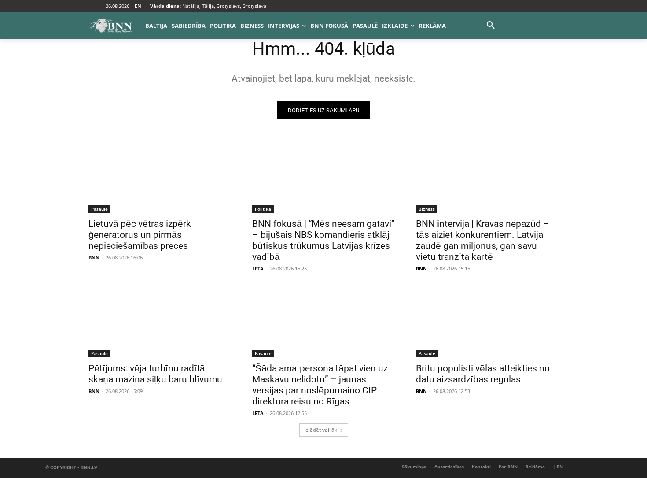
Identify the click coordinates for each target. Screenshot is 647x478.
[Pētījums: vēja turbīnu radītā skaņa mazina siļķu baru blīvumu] (159, 321)
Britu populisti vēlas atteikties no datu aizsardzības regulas (483, 374)
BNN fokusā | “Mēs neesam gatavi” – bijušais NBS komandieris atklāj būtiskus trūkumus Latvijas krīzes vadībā (323, 240)
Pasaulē (99, 209)
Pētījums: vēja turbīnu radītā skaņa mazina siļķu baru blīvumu (155, 374)
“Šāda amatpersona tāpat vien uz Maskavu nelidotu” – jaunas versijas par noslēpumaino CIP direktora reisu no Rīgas (320, 385)
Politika (263, 209)
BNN (93, 257)
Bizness (427, 209)
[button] (490, 25)
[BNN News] (110, 25)
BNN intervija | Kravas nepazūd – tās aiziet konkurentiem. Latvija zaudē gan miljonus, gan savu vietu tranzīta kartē (482, 240)
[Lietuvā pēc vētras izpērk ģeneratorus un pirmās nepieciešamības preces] (159, 177)
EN (138, 6)
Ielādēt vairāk (320, 430)
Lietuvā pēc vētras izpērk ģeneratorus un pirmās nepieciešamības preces (139, 235)
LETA (258, 268)
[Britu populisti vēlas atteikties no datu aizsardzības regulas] (487, 321)
